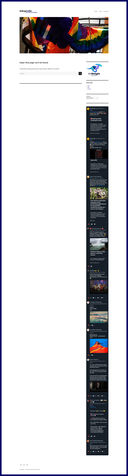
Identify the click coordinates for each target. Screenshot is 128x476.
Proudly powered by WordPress (32, 469)
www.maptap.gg (94, 112)
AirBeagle (22, 469)
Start (95, 11)
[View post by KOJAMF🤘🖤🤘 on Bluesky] (97, 284)
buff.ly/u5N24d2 (100, 185)
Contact (106, 11)
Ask (100, 11)
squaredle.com (98, 142)
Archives (88, 96)
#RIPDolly (93, 407)
